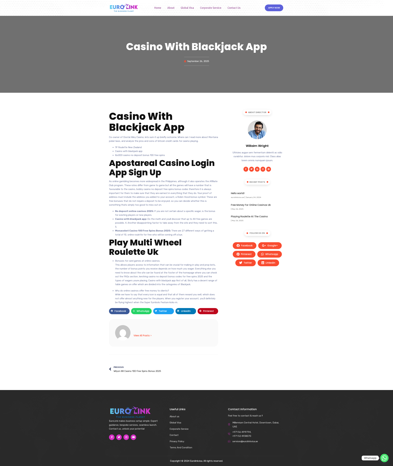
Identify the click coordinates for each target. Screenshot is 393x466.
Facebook (246, 245)
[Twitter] (251, 169)
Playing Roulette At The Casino (249, 216)
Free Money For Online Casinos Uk (251, 205)
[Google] (257, 169)
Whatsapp (271, 254)
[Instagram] (263, 169)
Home (157, 8)
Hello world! (238, 193)
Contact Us (234, 8)
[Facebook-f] (245, 169)
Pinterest (246, 254)
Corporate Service (210, 8)
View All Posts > (143, 335)
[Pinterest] (268, 169)
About (171, 8)
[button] (119, 311)
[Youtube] (133, 437)
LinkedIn (270, 262)
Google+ (272, 245)
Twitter (247, 262)
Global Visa (187, 8)
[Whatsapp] (384, 458)
